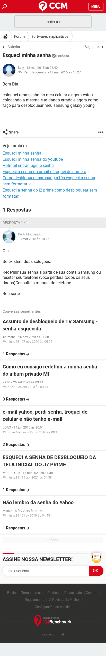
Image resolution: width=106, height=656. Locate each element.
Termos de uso (32, 593)
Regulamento (34, 600)
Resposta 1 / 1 (15, 223)
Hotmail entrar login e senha (28, 165)
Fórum (19, 36)
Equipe (12, 593)
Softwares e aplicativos (49, 36)
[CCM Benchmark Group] (53, 621)
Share (14, 132)
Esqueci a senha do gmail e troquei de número (44, 171)
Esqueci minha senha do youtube (33, 159)
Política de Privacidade (64, 593)
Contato (91, 593)
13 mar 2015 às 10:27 (65, 72)
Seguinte (92, 47)
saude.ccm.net (53, 634)
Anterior (13, 47)
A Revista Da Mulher (64, 600)
